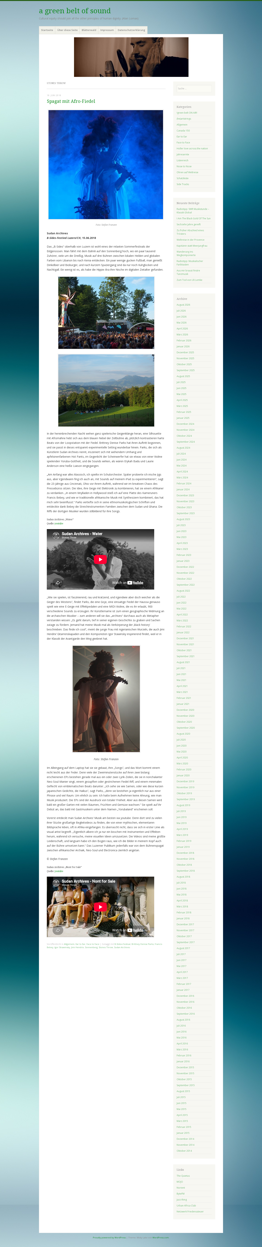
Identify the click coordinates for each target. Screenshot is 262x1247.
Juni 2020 (181, 745)
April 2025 (182, 400)
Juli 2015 (181, 1097)
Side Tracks (183, 184)
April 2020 (182, 757)
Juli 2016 (181, 1025)
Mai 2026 (181, 322)
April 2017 (182, 972)
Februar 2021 (184, 698)
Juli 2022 (181, 596)
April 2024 (182, 471)
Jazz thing (182, 1199)
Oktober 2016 (184, 1007)
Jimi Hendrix (77, 947)
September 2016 (186, 1013)
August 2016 (183, 1019)
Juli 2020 (181, 739)
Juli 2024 (181, 453)
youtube (58, 523)
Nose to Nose (184, 166)
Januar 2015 (183, 1133)
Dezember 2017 (185, 924)
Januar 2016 (183, 1061)
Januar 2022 (183, 632)
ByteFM (181, 1193)
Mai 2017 (181, 966)
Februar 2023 (184, 555)
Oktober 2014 (184, 1150)
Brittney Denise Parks (143, 944)
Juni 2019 (181, 817)
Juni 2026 (181, 316)
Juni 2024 (181, 459)
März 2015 (182, 1121)
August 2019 (183, 805)
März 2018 (182, 906)
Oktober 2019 (184, 793)
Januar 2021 (183, 704)
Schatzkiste (183, 178)
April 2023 (182, 543)
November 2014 (185, 1144)
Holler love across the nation (192, 148)
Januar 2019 (183, 847)
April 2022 (182, 614)
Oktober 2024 (184, 435)
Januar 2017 (183, 990)
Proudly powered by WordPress (109, 1237)
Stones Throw (106, 947)
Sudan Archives (122, 947)
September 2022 (186, 584)
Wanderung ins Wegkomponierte (186, 253)
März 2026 (182, 334)
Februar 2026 (184, 340)
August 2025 (183, 376)
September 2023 (186, 513)
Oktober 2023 (184, 507)
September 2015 (186, 1085)
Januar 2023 (183, 561)
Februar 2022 (184, 626)
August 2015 (183, 1091)
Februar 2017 (184, 984)
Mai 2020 (181, 751)
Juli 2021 (181, 668)
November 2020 (185, 715)
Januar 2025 (183, 418)
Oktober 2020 (184, 721)
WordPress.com (160, 1237)
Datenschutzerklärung (131, 30)
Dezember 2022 (185, 567)
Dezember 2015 (185, 1067)
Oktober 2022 (184, 578)
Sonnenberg (91, 947)
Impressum (107, 30)
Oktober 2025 (184, 364)
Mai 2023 (181, 537)
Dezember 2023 (185, 495)
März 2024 (182, 477)
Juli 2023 (181, 525)
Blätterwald (89, 30)
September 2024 (186, 441)
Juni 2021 (181, 674)
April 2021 (182, 686)
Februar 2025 (184, 412)
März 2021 (182, 692)
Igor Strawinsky (62, 947)
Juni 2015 (181, 1103)
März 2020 (182, 763)
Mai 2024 (181, 465)
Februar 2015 (184, 1127)
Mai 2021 (181, 680)
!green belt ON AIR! (187, 112)
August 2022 (183, 590)
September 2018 (186, 870)
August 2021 (183, 662)
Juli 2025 (181, 382)
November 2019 (185, 787)
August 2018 (183, 876)
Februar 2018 (184, 912)
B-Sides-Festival (122, 944)
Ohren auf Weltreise (187, 172)
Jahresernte (183, 154)
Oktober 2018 (184, 864)
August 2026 (183, 304)
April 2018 (182, 900)
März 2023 (182, 549)
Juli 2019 (181, 811)
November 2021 (185, 644)
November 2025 (185, 358)
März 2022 (182, 620)
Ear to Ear (80, 944)
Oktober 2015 (184, 1079)
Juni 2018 (181, 888)
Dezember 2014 (185, 1139)
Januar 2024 (183, 489)
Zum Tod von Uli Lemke (189, 280)
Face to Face (93, 944)
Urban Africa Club (186, 1205)
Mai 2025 (181, 394)
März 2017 (182, 978)
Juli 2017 (181, 954)
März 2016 (182, 1049)
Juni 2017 (181, 960)
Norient (181, 1187)
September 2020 (186, 727)
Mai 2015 (181, 1109)
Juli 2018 (181, 882)
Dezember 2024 (185, 424)
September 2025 (186, 370)
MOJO (180, 1181)
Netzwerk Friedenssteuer (190, 1211)
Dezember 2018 (185, 853)
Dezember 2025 (185, 352)
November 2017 (185, 930)
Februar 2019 (184, 841)
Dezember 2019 (185, 781)
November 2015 (185, 1073)
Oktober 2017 (184, 936)
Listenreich (182, 160)
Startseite (47, 30)
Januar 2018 (183, 918)
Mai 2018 (181, 894)
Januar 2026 (183, 346)
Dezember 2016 (185, 996)
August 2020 (183, 733)
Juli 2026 (181, 310)
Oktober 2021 (184, 650)
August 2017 (183, 948)
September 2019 (186, 799)
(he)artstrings (184, 118)
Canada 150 (183, 130)
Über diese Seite (67, 30)
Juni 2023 (181, 531)
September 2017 (186, 942)
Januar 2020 (183, 775)
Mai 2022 (181, 608)
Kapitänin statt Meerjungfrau (192, 245)
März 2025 (182, 406)
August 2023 (183, 519)
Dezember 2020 (185, 710)
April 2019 (182, 829)
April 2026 (182, 328)
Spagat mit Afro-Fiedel (71, 101)
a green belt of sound (75, 11)
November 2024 (185, 429)
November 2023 (185, 501)
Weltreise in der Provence (190, 239)
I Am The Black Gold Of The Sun (194, 218)
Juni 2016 (181, 1031)
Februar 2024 (184, 483)
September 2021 (186, 656)
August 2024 (183, 447)
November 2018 (185, 858)
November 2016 (185, 1001)
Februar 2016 (184, 1055)
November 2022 (185, 572)
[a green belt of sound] (131, 57)
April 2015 (182, 1115)
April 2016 (182, 1043)
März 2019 (182, 835)
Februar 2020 (184, 769)
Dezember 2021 (185, 638)
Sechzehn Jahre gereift (189, 224)
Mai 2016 (181, 1037)
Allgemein (69, 944)
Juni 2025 (181, 388)
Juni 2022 (181, 602)
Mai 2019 (181, 823)
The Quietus (183, 1175)
